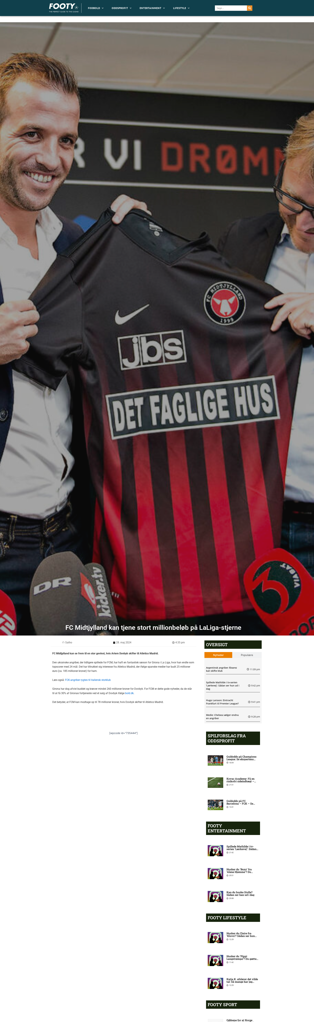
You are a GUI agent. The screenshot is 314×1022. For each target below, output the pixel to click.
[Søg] (249, 8)
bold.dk (129, 693)
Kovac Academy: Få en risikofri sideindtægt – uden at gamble (240, 781)
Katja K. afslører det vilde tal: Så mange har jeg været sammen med (242, 981)
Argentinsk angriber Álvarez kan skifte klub (221, 669)
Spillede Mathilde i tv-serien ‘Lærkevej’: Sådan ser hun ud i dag (222, 685)
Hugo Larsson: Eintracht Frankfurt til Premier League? (222, 702)
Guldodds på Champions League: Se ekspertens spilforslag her (241, 759)
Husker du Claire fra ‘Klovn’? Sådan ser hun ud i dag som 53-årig (241, 936)
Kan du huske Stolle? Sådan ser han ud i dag (240, 893)
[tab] (218, 655)
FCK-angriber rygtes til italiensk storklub (88, 679)
